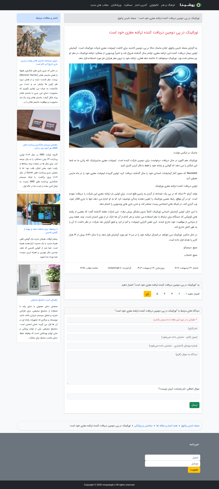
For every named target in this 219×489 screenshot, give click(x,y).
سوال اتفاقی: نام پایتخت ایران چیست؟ (178, 389)
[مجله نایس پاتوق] (190, 5)
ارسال (194, 405)
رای (147, 294)
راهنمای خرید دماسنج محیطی (44, 300)
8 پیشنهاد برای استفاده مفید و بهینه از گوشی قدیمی (41, 230)
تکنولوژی (154, 5)
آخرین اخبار (141, 5)
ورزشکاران (116, 5)
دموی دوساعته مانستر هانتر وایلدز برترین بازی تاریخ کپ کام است (39, 62)
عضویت (194, 470)
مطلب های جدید (99, 5)
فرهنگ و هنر (168, 5)
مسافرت (128, 5)
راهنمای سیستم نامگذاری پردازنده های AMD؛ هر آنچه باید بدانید (40, 146)
